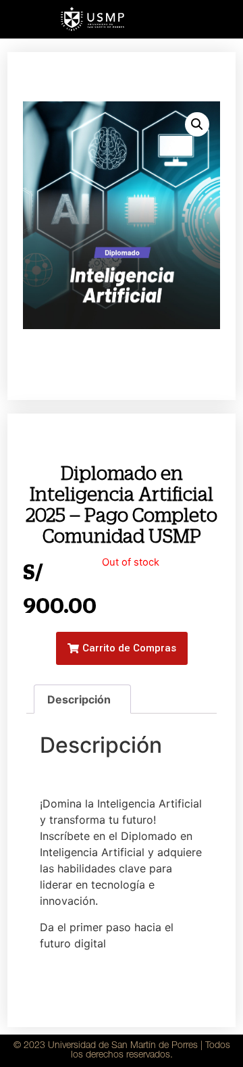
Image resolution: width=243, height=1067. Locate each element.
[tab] (82, 699)
